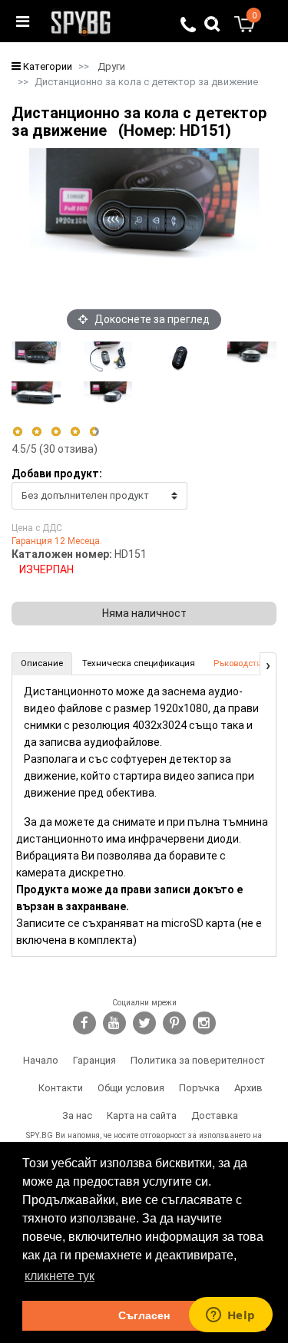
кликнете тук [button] (59, 1275)
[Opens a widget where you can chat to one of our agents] (230, 1316)
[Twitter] (144, 1022)
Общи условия (131, 1088)
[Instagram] (204, 1022)
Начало (40, 1060)
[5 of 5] (94, 431)
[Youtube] (114, 1022)
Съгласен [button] (144, 1315)
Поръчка (199, 1088)
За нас (77, 1115)
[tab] (42, 663)
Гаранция (94, 1060)
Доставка (214, 1115)
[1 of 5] (17, 431)
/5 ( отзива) (55, 449)
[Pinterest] (174, 1022)
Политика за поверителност (198, 1060)
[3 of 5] (55, 431)
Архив (248, 1088)
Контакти (60, 1088)
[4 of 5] (74, 431)
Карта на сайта (142, 1115)
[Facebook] (84, 1022)
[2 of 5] (36, 431)
